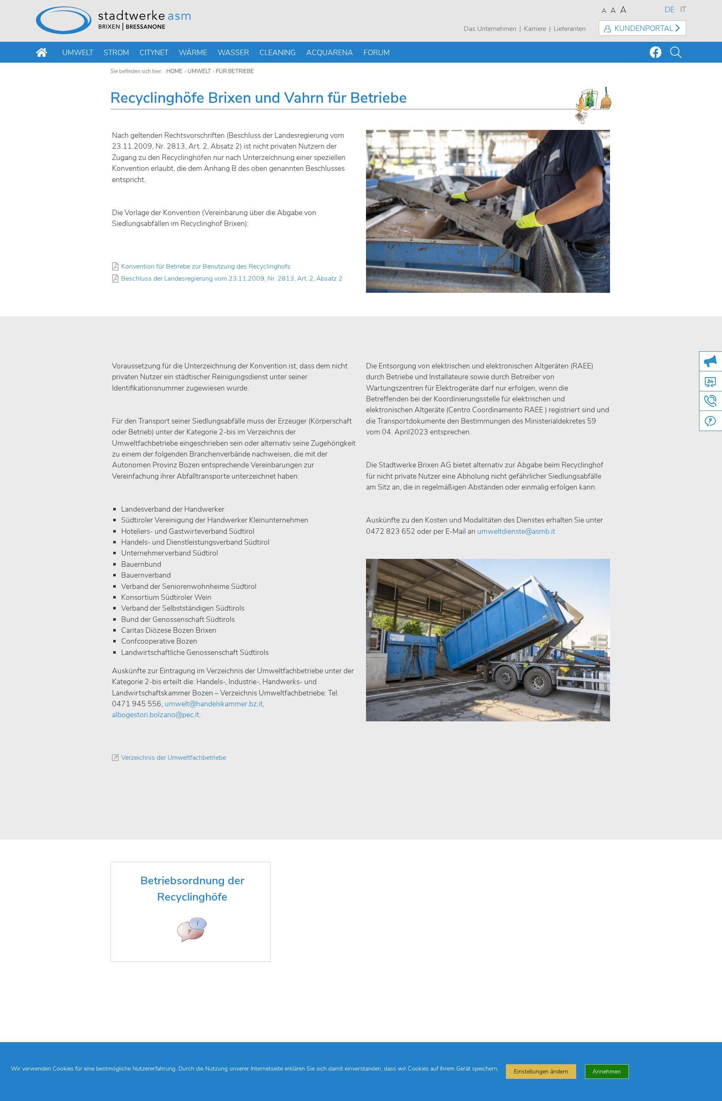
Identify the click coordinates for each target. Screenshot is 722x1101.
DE (669, 10)
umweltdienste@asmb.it (516, 531)
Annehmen (606, 1072)
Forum (377, 53)
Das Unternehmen (490, 28)
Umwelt (77, 53)
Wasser (233, 53)
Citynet (154, 53)
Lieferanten (570, 28)
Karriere (535, 28)
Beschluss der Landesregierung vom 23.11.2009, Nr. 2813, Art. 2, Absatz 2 (232, 278)
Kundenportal (644, 28)
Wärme (193, 53)
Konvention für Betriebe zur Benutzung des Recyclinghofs (205, 266)
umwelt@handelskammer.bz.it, (214, 704)
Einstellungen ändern (541, 1072)
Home (174, 71)
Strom (116, 53)
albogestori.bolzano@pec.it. (156, 715)
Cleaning (277, 53)
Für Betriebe (235, 71)
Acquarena (329, 53)
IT (683, 10)
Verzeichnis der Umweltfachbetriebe (173, 757)
